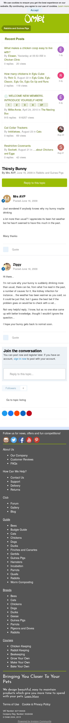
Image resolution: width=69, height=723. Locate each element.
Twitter (14, 440)
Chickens (16, 538)
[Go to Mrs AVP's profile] (7, 199)
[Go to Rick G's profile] (61, 75)
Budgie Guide (19, 529)
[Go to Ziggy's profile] (7, 267)
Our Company (19, 455)
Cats (39, 131)
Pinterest (37, 440)
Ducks (14, 546)
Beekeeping (18, 654)
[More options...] (62, 198)
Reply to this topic (34, 183)
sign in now (20, 358)
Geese (15, 616)
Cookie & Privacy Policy (36, 704)
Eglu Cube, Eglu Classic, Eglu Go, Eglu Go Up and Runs (27, 79)
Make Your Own (20, 662)
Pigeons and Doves (22, 628)
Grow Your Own (20, 658)
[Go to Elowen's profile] (61, 49)
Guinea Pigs (18, 558)
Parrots (15, 570)
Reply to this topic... (21, 374)
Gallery (15, 507)
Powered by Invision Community (34, 721)
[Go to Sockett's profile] (61, 147)
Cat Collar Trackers (15, 127)
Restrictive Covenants (17, 146)
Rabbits (15, 578)
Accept (35, 10)
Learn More (32, 696)
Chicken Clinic (12, 59)
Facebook (21, 440)
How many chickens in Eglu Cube (24, 74)
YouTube (29, 440)
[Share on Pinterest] (29, 413)
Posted (25, 201)
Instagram (6, 440)
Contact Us (17, 477)
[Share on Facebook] (10, 413)
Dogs (14, 542)
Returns (15, 489)
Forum (15, 503)
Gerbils (15, 554)
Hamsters (16, 562)
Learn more (63, 6)
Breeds (7, 590)
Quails (14, 574)
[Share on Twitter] (4, 413)
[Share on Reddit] (17, 413)
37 (42, 105)
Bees (14, 525)
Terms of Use (11, 704)
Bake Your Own (20, 666)
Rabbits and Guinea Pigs (50, 172)
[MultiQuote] (5, 249)
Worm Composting (22, 582)
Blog (13, 511)
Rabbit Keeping (20, 650)
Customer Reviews (22, 459)
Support (15, 481)
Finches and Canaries (24, 550)
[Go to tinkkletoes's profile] (61, 129)
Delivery (15, 485)
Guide (6, 519)
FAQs (14, 463)
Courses (8, 640)
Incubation (17, 566)
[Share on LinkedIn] (23, 413)
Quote (15, 249)
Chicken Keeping (21, 646)
